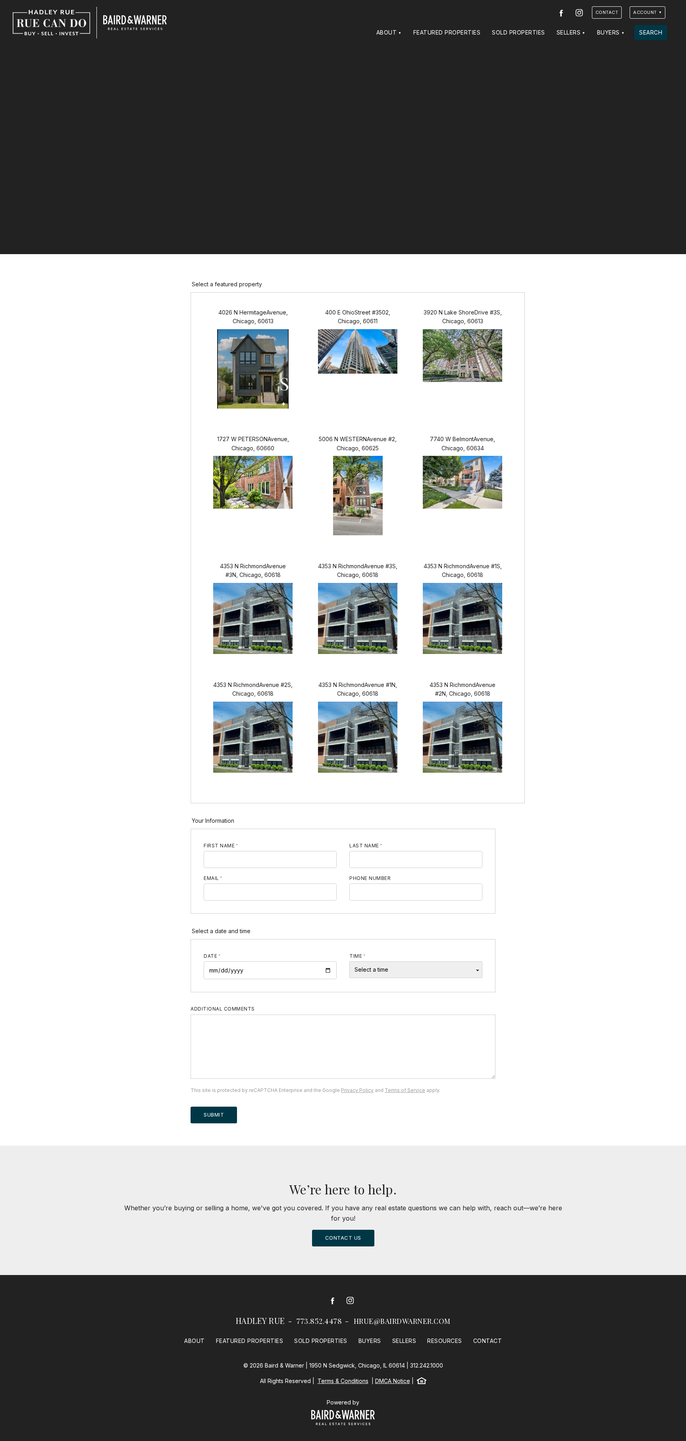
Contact (607, 12)
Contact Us (343, 1238)
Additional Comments (223, 1009)
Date (210, 956)
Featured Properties (447, 32)
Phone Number (370, 878)
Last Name (364, 846)
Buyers (608, 32)
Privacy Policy (357, 1090)
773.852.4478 (319, 1321)
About (386, 32)
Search (650, 32)
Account (645, 12)
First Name (219, 846)
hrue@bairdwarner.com (402, 1321)
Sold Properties (518, 32)
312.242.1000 (426, 1365)
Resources (444, 1340)
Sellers (569, 32)
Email (211, 878)
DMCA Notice (392, 1380)
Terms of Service (405, 1090)
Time (355, 956)
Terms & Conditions (343, 1380)
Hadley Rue (260, 1320)
